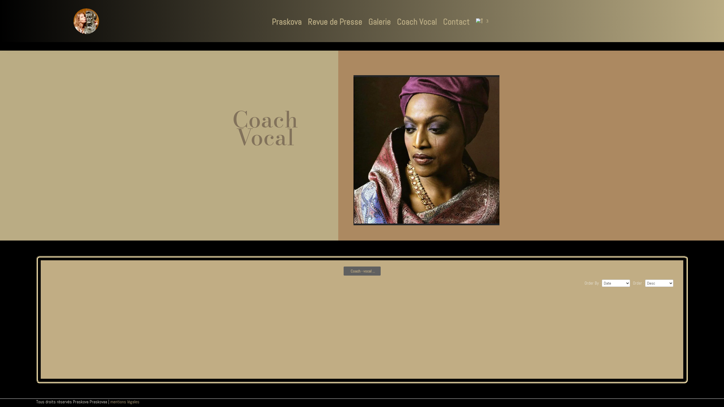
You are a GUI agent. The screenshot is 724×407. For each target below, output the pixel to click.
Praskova (287, 21)
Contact (456, 21)
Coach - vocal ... (363, 271)
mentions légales (124, 402)
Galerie (380, 21)
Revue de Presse (335, 21)
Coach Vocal (417, 21)
